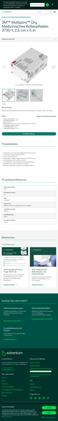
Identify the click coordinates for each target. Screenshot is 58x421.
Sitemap (32, 390)
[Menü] (54, 11)
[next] (53, 66)
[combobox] (44, 12)
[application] (29, 65)
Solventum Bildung (35, 365)
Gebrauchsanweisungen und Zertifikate (40, 371)
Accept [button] (49, 407)
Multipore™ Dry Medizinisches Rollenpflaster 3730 (16, 17)
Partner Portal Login (35, 387)
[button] (49, 417)
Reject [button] (49, 412)
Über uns (4, 377)
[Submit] (50, 12)
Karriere (4, 380)
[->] (47, 4)
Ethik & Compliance (7, 392)
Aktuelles (4, 395)
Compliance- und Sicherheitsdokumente (41, 368)
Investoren (5, 383)
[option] (29, 67)
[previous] (4, 66)
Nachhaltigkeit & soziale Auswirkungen (12, 389)
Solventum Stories (35, 362)
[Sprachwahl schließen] (52, 4)
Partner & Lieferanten (7, 386)
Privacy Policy (8, 416)
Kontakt (32, 384)
